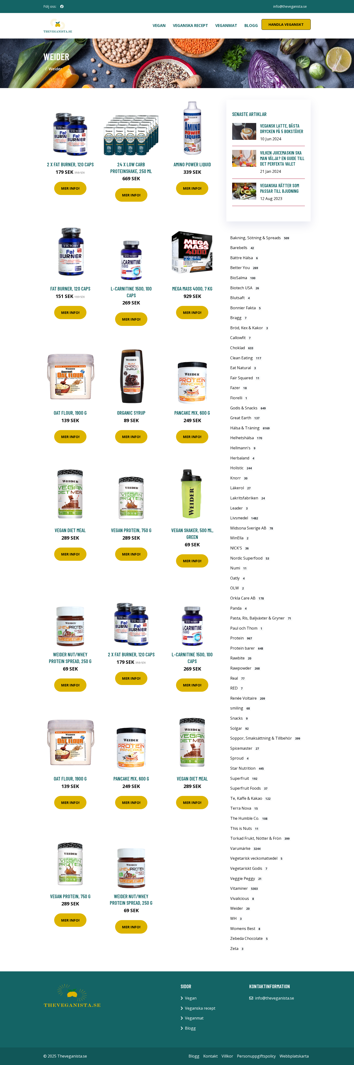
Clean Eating (245, 358)
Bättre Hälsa (244, 257)
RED (236, 688)
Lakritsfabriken (247, 498)
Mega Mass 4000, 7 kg (192, 288)
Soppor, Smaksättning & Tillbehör (265, 738)
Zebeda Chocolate (249, 938)
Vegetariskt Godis (248, 868)
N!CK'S (239, 548)
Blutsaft (239, 297)
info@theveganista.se (290, 6)
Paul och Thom (246, 628)
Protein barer (246, 648)
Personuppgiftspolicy (256, 1056)
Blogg (251, 25)
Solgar (239, 728)
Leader (239, 508)
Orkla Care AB (247, 598)
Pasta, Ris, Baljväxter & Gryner (260, 618)
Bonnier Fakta (245, 307)
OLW (237, 588)
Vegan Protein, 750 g (131, 530)
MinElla (239, 538)
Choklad (241, 347)
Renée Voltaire (247, 698)
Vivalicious (242, 898)
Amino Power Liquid (192, 164)
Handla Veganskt (286, 24)
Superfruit (243, 778)
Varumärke (245, 848)
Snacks (239, 718)
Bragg (238, 317)
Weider (239, 908)
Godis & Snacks (248, 408)
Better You (244, 267)
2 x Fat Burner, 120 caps (70, 164)
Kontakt (210, 1056)
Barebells (242, 247)
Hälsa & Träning (249, 428)
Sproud (239, 758)
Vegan (159, 25)
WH (236, 918)
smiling (240, 708)
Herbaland (242, 458)
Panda (238, 608)
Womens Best (245, 928)
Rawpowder (245, 668)
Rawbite (240, 658)
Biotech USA (244, 287)
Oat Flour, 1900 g (70, 413)
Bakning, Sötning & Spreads (259, 237)
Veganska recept (190, 25)
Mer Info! (70, 188)
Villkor (227, 1056)
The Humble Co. (248, 818)
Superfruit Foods (248, 788)
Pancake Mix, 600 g (192, 413)
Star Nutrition (247, 768)
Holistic (241, 468)
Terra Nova (244, 808)
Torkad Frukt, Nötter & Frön (259, 838)
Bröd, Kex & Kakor (249, 327)
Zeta (236, 948)
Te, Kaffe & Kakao (250, 798)
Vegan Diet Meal (70, 530)
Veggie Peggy (246, 878)
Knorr (238, 478)
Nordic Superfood (249, 558)
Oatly (237, 578)
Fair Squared (244, 378)
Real (237, 678)
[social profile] (62, 6)
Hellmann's (242, 448)
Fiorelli (238, 397)
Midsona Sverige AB (251, 528)
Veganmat (226, 25)
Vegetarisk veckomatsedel (256, 858)
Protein (241, 638)
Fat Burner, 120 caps (70, 288)
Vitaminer (244, 888)
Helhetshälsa (246, 437)
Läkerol (240, 488)
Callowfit (240, 337)
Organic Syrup (131, 413)
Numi (238, 568)
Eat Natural (243, 367)
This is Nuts (244, 828)
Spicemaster (244, 748)
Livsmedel (244, 518)
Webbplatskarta (294, 1056)
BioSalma (242, 277)
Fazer (238, 387)
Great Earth (244, 417)
